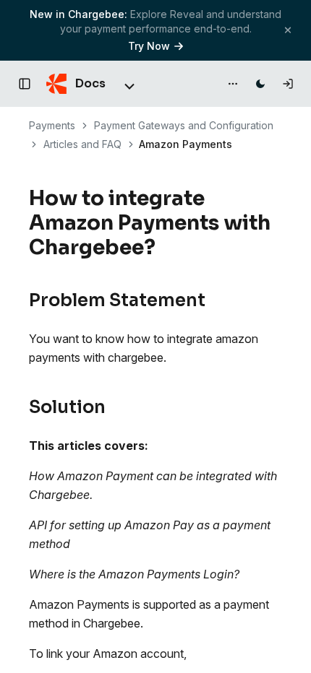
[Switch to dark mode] (260, 83)
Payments (52, 125)
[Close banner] (287, 29)
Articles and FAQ (82, 144)
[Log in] (287, 83)
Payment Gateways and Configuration (183, 125)
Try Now (149, 46)
